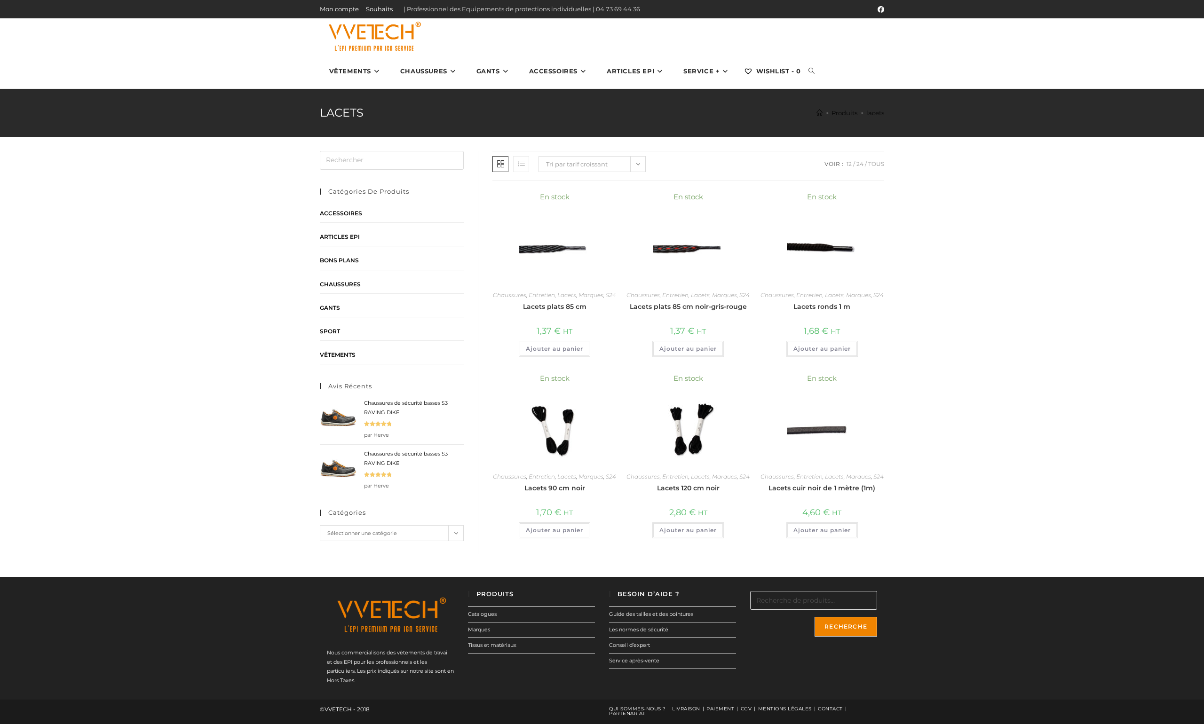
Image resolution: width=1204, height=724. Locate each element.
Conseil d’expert (629, 645)
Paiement (720, 709)
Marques (590, 295)
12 (849, 163)
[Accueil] (819, 113)
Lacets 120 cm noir (688, 488)
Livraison (686, 709)
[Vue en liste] (521, 164)
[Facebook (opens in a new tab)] (879, 9)
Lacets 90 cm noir (554, 488)
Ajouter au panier (554, 348)
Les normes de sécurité (638, 629)
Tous (876, 163)
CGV (746, 709)
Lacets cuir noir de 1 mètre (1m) (821, 488)
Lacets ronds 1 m (821, 306)
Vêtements (338, 354)
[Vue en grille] (500, 164)
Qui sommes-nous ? (637, 709)
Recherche (845, 626)
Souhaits (379, 9)
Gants (330, 307)
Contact (830, 709)
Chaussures (509, 295)
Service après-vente (634, 660)
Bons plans (339, 260)
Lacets (566, 295)
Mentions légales (785, 709)
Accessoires (341, 213)
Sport (330, 331)
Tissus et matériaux (492, 645)
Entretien (542, 295)
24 (859, 163)
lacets (875, 113)
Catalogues (482, 614)
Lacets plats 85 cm (554, 306)
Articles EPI (340, 236)
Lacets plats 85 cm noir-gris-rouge (688, 306)
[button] (584, 201)
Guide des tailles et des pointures (651, 614)
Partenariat (627, 713)
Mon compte (339, 9)
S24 (611, 295)
